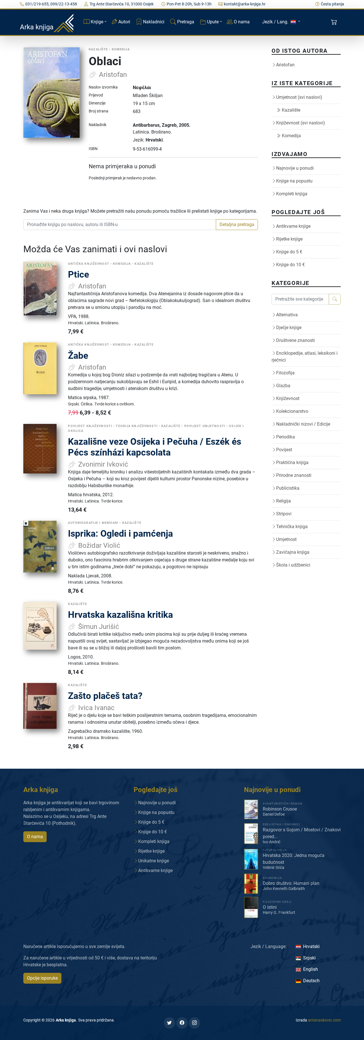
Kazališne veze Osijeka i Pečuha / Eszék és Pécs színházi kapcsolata (154, 447)
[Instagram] (194, 1023)
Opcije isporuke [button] (42, 978)
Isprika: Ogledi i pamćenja (120, 533)
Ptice (78, 274)
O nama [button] (35, 836)
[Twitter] (169, 1023)
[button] (334, 22)
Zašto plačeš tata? (105, 695)
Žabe (78, 355)
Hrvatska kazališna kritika (120, 614)
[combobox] (119, 224)
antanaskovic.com (324, 1020)
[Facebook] (182, 1023)
